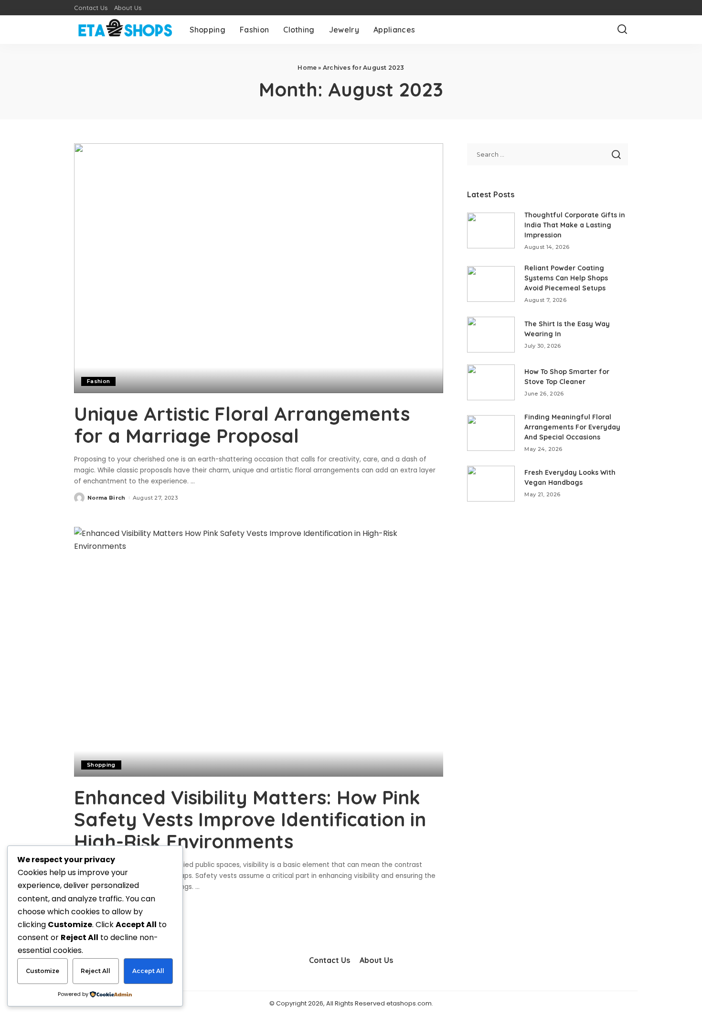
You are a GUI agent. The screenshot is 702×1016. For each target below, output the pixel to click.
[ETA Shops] (124, 29)
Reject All (95, 970)
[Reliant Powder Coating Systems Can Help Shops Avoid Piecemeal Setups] (491, 284)
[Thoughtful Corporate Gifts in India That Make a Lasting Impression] (491, 230)
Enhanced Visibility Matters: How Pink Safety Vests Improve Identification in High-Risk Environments (250, 819)
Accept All (148, 970)
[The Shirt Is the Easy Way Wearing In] (491, 335)
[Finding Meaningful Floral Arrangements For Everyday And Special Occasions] (491, 433)
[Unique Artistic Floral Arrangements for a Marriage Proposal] (258, 268)
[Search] (622, 29)
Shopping (101, 764)
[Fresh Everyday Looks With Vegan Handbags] (491, 484)
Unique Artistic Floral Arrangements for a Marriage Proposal (242, 425)
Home (307, 67)
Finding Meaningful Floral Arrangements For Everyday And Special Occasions (572, 427)
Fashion (98, 381)
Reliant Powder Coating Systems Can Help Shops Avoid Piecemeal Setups (566, 278)
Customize (42, 970)
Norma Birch (106, 497)
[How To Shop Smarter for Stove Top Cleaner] (491, 382)
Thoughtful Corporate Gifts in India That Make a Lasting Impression (574, 225)
